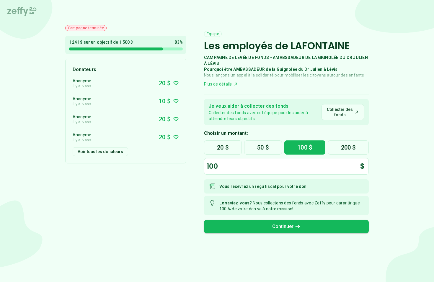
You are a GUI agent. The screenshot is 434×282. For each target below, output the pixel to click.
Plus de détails (218, 84)
